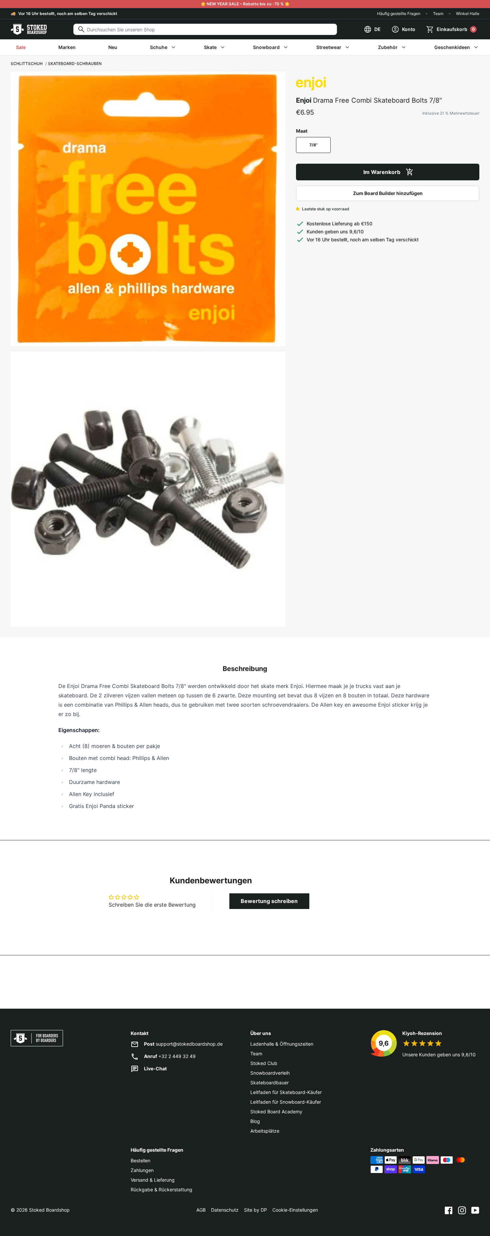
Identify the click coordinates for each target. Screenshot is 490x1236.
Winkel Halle (467, 13)
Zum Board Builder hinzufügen (388, 193)
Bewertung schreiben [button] (269, 901)
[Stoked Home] (29, 29)
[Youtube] (475, 1210)
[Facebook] (449, 1210)
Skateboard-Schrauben (75, 63)
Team (438, 13)
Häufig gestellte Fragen (398, 13)
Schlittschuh (27, 63)
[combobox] (205, 29)
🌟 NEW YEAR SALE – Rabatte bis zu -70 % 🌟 (245, 3)
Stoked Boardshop (49, 1210)
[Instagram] (462, 1210)
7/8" (313, 144)
